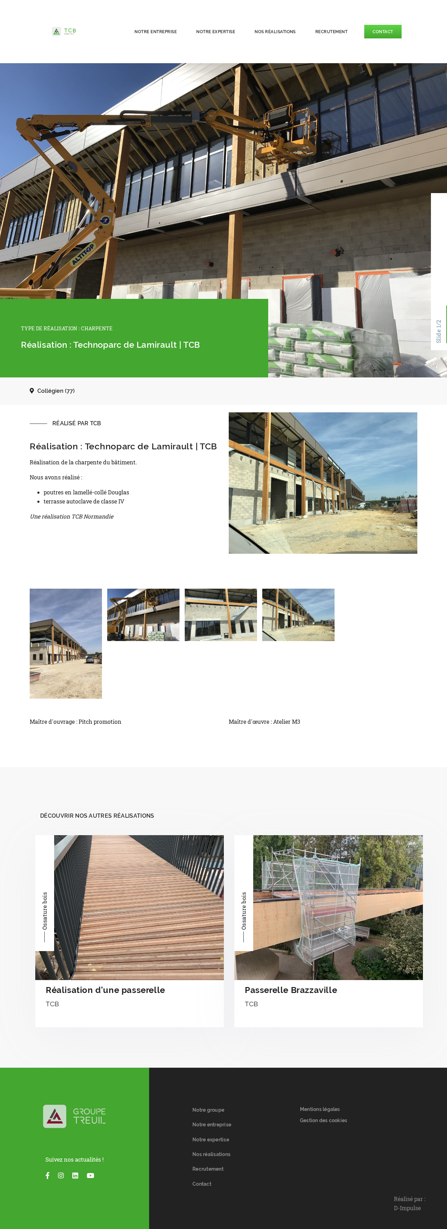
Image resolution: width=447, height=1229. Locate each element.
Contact (383, 31)
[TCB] (82, 32)
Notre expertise (215, 31)
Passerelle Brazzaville (291, 990)
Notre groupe (208, 1110)
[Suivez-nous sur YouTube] (90, 1175)
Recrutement (331, 31)
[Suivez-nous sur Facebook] (47, 1175)
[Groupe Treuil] (74, 1116)
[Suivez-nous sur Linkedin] (75, 1175)
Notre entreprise (155, 31)
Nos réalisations (275, 31)
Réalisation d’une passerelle (105, 990)
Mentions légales (320, 1109)
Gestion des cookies (323, 1120)
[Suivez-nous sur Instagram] (61, 1175)
